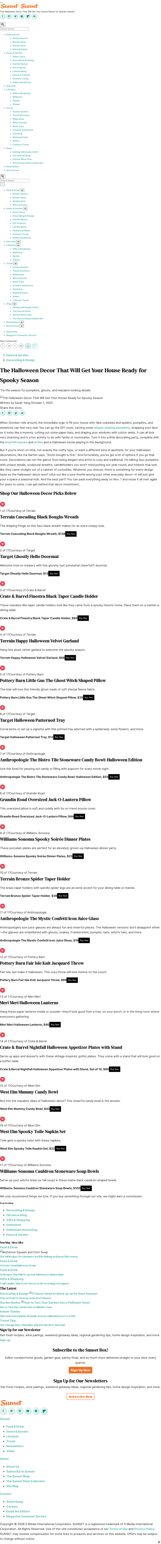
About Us (12, 1466)
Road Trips (18, 126)
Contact (5, 1493)
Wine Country (20, 122)
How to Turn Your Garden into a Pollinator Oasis (26, 1307)
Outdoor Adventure (23, 130)
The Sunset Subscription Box (28, 163)
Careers (12, 1506)
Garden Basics (20, 64)
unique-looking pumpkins (112, 427)
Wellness (17, 97)
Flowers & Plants (21, 75)
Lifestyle (10, 89)
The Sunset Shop (22, 155)
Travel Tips (8, 1320)
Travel (9, 108)
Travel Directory (21, 115)
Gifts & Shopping (21, 93)
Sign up (5, 1340)
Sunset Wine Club (22, 159)
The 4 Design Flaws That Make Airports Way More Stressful (32, 1325)
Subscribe (11, 331)
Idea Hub (11, 86)
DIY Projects (19, 67)
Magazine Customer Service (21, 335)
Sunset (5, 1419)
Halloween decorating (21, 1229)
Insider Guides (20, 111)
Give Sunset (12, 170)
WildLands (18, 119)
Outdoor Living (20, 78)
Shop (9, 148)
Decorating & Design (23, 60)
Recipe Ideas (19, 42)
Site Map (12, 1486)
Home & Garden (14, 53)
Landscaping (20, 71)
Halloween (13, 1224)
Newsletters (12, 166)
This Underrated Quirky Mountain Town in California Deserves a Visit (37, 1316)
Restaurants (19, 45)
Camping (17, 133)
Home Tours (19, 56)
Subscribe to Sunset (20, 1471)
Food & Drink (12, 34)
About (4, 1458)
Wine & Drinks (20, 49)
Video (10, 1451)
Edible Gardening (22, 82)
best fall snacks (16, 442)
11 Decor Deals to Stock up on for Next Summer (25, 1298)
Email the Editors (18, 1511)
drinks (38, 442)
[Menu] (1, 2)
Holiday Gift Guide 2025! (25, 152)
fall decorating (16, 1215)
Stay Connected (8, 341)
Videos (16, 104)
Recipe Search (20, 38)
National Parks (20, 137)
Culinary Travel (21, 144)
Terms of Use (118, 1529)
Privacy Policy (144, 1529)
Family (16, 100)
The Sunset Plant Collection (25, 1481)
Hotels (16, 141)
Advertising (14, 1501)
